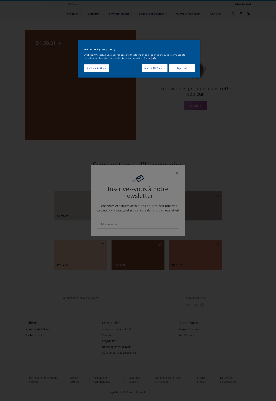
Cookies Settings (96, 68)
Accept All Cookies (154, 68)
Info (154, 58)
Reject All (182, 68)
